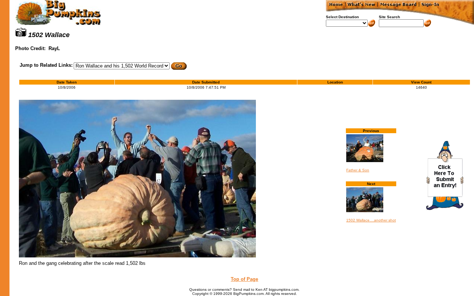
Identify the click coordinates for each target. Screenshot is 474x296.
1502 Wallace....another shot (371, 220)
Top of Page (244, 279)
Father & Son (357, 170)
